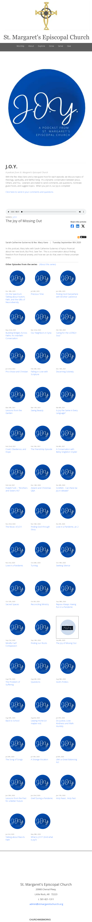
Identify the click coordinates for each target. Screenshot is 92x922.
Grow (51, 46)
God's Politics (62, 682)
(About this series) (47, 264)
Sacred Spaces (12, 604)
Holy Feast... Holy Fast (66, 798)
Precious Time (37, 294)
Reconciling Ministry (40, 604)
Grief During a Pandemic (42, 798)
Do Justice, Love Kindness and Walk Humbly (64, 723)
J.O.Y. (15, 217)
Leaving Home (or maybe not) (39, 722)
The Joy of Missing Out (66, 643)
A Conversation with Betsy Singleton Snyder (66, 450)
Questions (35, 682)
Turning (34, 565)
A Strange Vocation (39, 759)
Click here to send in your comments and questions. (30, 192)
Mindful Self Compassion (11, 644)
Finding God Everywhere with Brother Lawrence (67, 295)
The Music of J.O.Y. (14, 526)
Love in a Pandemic (14, 565)
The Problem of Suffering (13, 683)
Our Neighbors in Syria (41, 332)
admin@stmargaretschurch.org (46, 904)
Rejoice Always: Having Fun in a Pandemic (66, 605)
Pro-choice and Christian (17, 371)
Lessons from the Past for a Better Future (16, 799)
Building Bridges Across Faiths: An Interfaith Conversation (16, 335)
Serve (60, 46)
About (31, 46)
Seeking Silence (63, 565)
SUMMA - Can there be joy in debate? (66, 489)
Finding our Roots (39, 643)
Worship (20, 46)
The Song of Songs (14, 759)
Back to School (12, 720)
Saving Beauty (37, 410)
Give (69, 46)
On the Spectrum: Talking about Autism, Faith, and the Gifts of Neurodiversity (15, 298)
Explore (41, 46)
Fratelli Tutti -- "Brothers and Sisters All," (16, 489)
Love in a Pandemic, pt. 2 (67, 526)
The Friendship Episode (41, 449)
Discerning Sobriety (65, 371)
